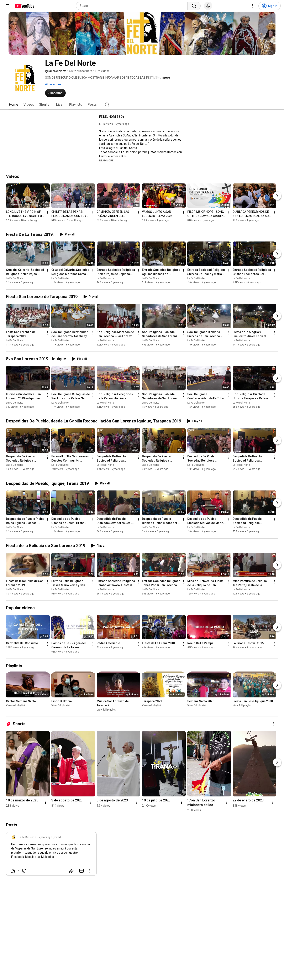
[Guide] (7, 5)
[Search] (194, 6)
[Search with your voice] (208, 6)
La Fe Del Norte (14, 278)
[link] (51, 855)
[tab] (14, 105)
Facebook (54, 84)
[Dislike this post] (24, 871)
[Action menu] (90, 871)
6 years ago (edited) (50, 837)
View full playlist (15, 705)
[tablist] (142, 105)
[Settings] (252, 5)
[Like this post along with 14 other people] (13, 871)
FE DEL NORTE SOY (111, 116)
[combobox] (132, 5)
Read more (106, 160)
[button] (106, 160)
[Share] (71, 871)
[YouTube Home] (24, 6)
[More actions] (47, 212)
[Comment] (81, 871)
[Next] (277, 196)
